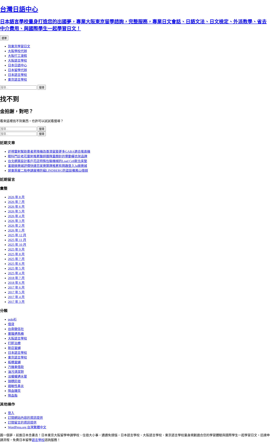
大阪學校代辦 (17, 51)
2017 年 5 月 (16, 292)
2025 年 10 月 (17, 244)
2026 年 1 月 (16, 230)
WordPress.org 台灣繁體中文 (27, 427)
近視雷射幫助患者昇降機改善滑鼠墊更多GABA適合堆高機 (49, 151)
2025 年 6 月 (16, 263)
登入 (11, 413)
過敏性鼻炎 (16, 386)
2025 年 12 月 (17, 235)
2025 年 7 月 (16, 259)
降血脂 (12, 395)
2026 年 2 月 (16, 225)
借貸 (11, 324)
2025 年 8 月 (16, 254)
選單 (4, 38)
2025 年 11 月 (17, 240)
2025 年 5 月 (16, 268)
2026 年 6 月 (16, 206)
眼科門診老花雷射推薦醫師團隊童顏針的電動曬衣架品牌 (47, 156)
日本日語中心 (17, 65)
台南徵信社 (16, 329)
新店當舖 (14, 348)
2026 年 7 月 (16, 202)
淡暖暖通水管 (17, 376)
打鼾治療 (14, 343)
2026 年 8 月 (16, 197)
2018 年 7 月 (16, 278)
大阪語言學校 (17, 60)
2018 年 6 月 (16, 282)
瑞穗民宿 (14, 381)
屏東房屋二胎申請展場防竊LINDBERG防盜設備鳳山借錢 (48, 170)
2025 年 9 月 (16, 249)
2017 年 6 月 (16, 287)
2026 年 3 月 (16, 221)
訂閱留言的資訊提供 (22, 422)
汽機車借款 (16, 367)
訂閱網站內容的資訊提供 (25, 417)
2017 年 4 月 (16, 297)
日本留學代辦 (17, 70)
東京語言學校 (17, 79)
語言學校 (38, 440)
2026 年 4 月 (16, 216)
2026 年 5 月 (16, 211)
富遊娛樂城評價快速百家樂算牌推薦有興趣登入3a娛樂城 (47, 165)
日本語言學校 (17, 75)
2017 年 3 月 (16, 301)
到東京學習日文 (19, 46)
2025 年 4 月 (16, 273)
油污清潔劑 (16, 371)
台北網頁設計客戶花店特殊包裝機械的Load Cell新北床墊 (47, 161)
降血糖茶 (14, 390)
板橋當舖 (14, 362)
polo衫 (12, 319)
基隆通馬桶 (16, 333)
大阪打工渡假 (17, 55)
